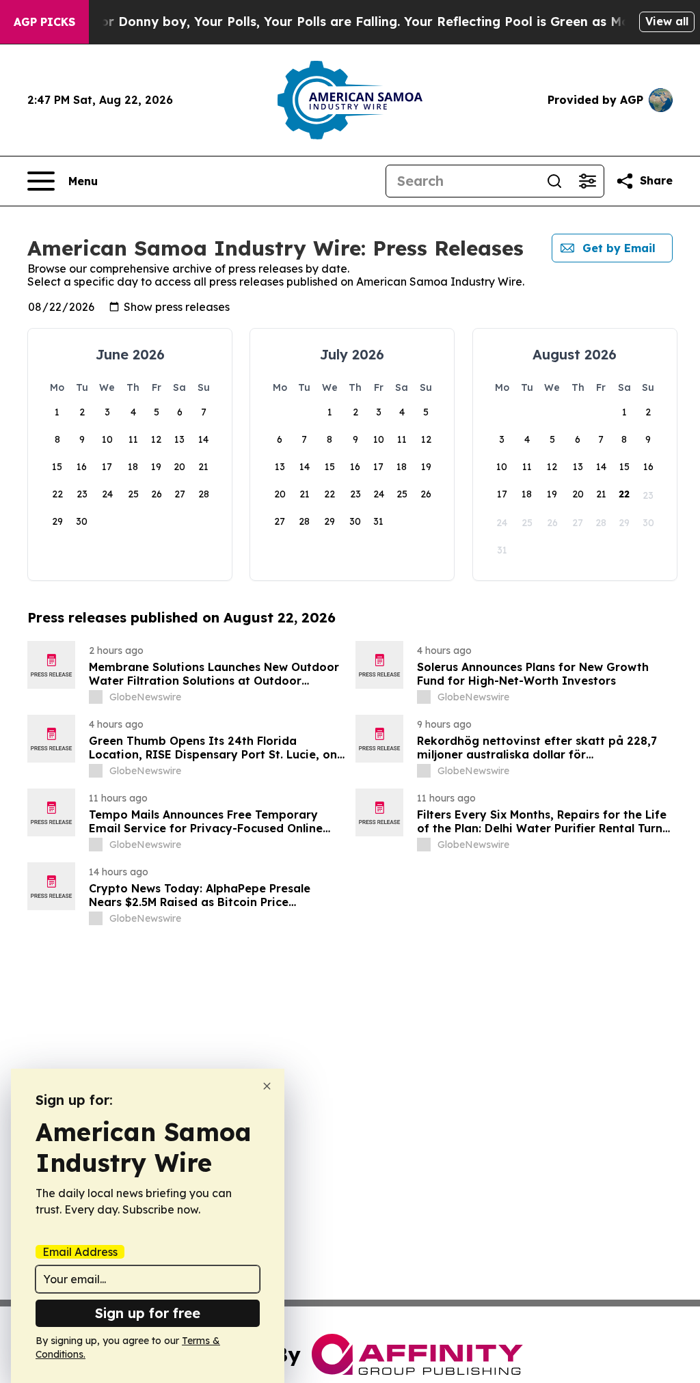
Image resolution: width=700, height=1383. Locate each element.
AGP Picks (44, 22)
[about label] (96, 697)
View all (666, 21)
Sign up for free (147, 1313)
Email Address (80, 1252)
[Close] (266, 1086)
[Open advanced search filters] (587, 181)
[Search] (554, 181)
